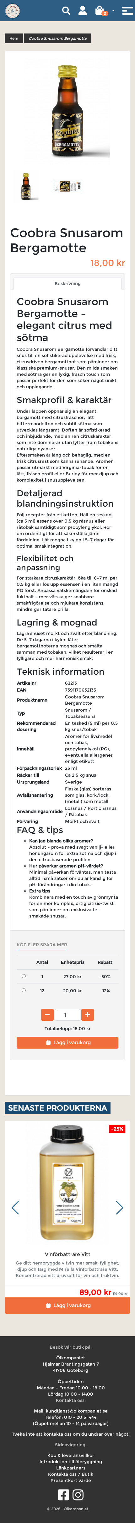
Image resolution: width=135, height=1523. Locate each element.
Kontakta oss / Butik (70, 1474)
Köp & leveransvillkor (70, 1455)
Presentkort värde (71, 1480)
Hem (13, 38)
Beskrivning (68, 283)
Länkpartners (70, 1468)
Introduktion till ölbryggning (71, 1461)
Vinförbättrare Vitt (67, 1254)
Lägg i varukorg (72, 1042)
